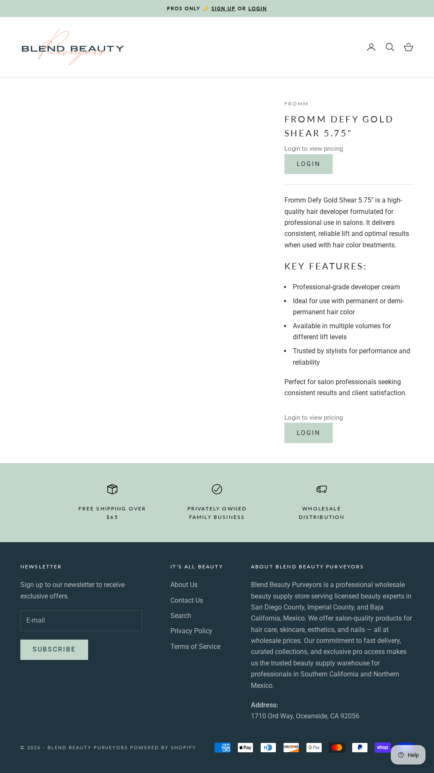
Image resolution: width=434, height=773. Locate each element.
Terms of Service (195, 647)
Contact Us (186, 600)
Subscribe (54, 649)
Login (309, 164)
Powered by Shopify (163, 747)
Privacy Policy (191, 631)
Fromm (296, 103)
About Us (184, 585)
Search (180, 616)
